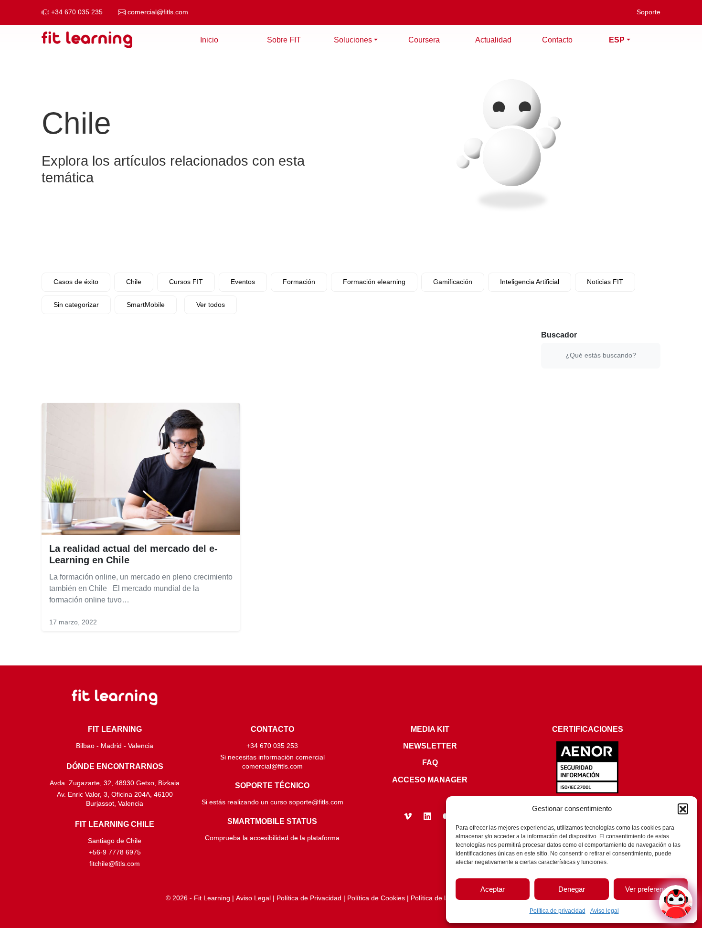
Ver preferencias (650, 889)
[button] (683, 808)
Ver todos (210, 304)
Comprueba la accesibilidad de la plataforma (272, 838)
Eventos (243, 281)
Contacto (557, 40)
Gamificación (452, 281)
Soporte (648, 12)
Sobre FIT (284, 40)
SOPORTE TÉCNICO (272, 785)
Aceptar (492, 889)
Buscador (559, 335)
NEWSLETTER (430, 746)
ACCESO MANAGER (430, 780)
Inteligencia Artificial (529, 281)
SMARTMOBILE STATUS (272, 821)
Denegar (571, 889)
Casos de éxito (75, 281)
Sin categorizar (76, 304)
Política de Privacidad (309, 898)
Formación (299, 281)
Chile (133, 281)
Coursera (424, 40)
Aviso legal (604, 910)
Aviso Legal (253, 898)
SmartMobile (146, 304)
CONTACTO (272, 729)
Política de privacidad (557, 910)
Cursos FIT (186, 281)
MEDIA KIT (430, 729)
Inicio (209, 40)
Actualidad (493, 40)
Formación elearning (374, 281)
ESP (617, 40)
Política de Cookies (376, 898)
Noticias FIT (605, 281)
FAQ (430, 763)
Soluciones (353, 40)
